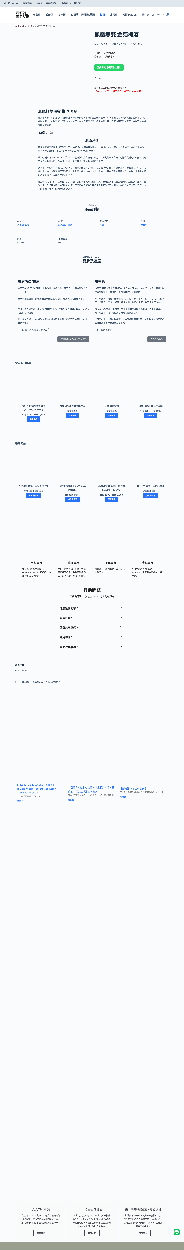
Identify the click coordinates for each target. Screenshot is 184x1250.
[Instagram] (9, 3)
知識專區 (65, 3)
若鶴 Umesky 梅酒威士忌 (73, 406)
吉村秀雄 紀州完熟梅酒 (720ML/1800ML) (33, 408)
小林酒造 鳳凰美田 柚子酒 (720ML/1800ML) (111, 488)
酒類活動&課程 (51, 3)
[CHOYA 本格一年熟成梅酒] (150, 467)
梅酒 (101, 224)
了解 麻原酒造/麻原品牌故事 (33, 330)
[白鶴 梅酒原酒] (111, 387)
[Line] (13, 3)
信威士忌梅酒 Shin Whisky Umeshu (72, 488)
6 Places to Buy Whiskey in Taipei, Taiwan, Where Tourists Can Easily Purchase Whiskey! (36, 788)
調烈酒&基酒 (88, 14)
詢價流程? (66, 618)
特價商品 (39, 3)
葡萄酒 (36, 14)
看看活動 (92, 1233)
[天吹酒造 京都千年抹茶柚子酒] (33, 467)
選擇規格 (33, 419)
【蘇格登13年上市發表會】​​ (134, 788)
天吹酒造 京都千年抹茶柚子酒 (33, 486)
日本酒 (62, 14)
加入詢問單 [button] (33, 495)
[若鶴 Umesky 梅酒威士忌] (72, 387)
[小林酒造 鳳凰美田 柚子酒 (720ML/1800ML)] (111, 467)
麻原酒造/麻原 (65, 224)
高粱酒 (113, 14)
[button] (92, 608)
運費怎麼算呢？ (69, 627)
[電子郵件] (17, 3)
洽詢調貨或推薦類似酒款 (109, 67)
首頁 (17, 26)
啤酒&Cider (130, 14)
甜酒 (102, 14)
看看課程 (41, 1233)
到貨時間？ (66, 637)
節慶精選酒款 (27, 3)
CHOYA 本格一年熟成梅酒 (150, 486)
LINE (95, 596)
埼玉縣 (143, 224)
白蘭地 (74, 14)
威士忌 (49, 14)
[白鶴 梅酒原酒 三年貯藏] (150, 387)
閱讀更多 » (21, 801)
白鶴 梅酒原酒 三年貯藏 (151, 406)
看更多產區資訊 (104, 330)
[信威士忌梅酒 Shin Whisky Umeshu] (72, 467)
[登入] (148, 15)
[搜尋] (153, 15)
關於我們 (77, 3)
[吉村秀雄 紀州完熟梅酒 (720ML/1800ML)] (33, 387)
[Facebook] (5, 3)
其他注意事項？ (69, 647)
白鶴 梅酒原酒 (111, 406)
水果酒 (31, 26)
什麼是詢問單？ (69, 608)
